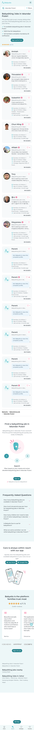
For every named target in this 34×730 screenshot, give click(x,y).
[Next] (31, 624)
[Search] (3, 8)
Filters (30, 8)
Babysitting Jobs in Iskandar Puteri (12, 663)
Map (18, 722)
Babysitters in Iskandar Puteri (11, 666)
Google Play (23, 562)
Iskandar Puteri (22, 678)
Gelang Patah (6, 672)
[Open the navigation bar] (30, 2)
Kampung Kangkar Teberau (10, 680)
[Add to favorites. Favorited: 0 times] (29, 51)
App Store (11, 562)
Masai (4, 682)
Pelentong (14, 678)
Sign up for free (17, 40)
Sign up (17, 478)
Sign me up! (17, 650)
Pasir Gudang (24, 680)
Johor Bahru (6, 678)
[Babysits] (6, 2)
